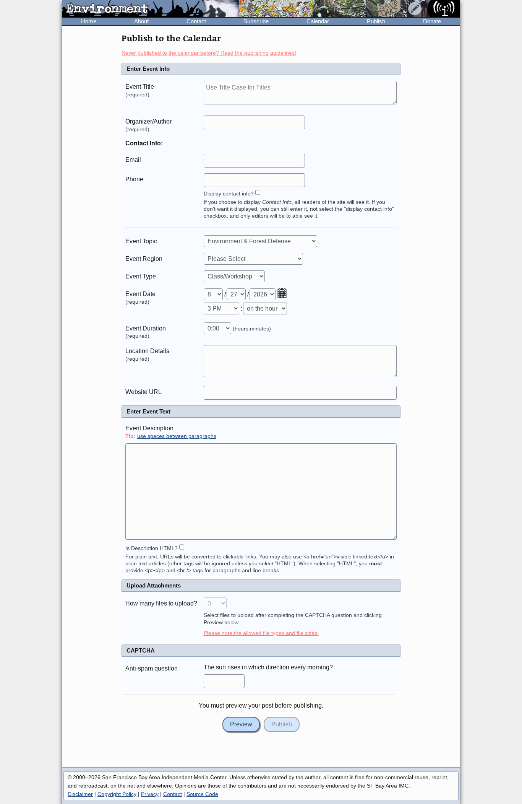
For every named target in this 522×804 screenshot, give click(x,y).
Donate (432, 21)
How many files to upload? (161, 603)
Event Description (149, 428)
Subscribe (256, 21)
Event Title (139, 86)
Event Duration (145, 328)
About (141, 21)
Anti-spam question (151, 668)
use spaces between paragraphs (176, 436)
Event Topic (141, 241)
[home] (133, 9)
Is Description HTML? (151, 548)
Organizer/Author (148, 121)
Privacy (150, 794)
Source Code (202, 794)
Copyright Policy (116, 794)
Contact (196, 21)
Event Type (140, 276)
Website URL (143, 392)
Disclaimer (80, 794)
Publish (376, 21)
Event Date (140, 294)
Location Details (147, 351)
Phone (134, 179)
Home (88, 21)
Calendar (317, 21)
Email (133, 159)
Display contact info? (229, 194)
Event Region (143, 259)
